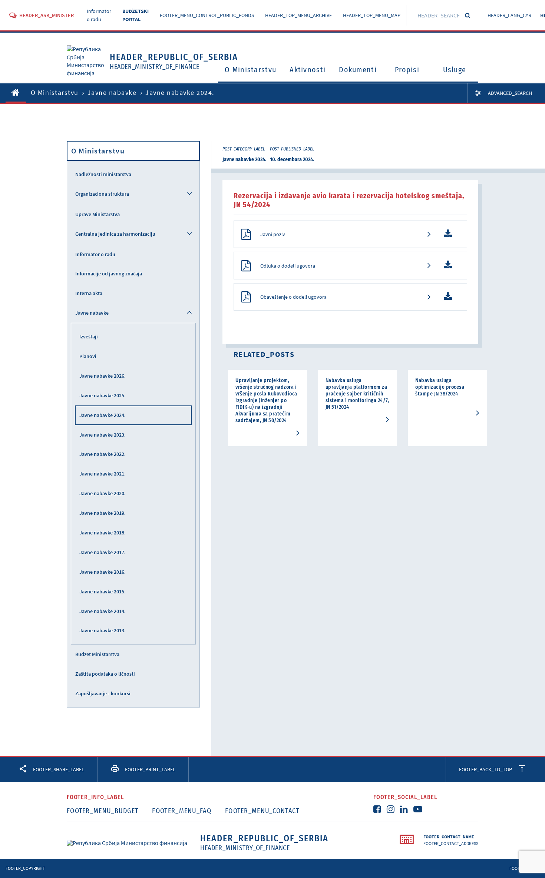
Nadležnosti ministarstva (103, 174)
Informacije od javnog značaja (108, 273)
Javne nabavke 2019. (102, 513)
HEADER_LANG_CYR (509, 15)
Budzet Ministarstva (97, 654)
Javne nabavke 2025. (102, 395)
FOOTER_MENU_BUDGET (102, 811)
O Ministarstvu (250, 69)
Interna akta (88, 293)
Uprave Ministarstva (97, 214)
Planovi (87, 356)
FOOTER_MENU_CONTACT (262, 811)
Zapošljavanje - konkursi (103, 693)
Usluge (454, 69)
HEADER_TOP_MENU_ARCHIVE (298, 15)
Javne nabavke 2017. (102, 552)
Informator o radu (95, 254)
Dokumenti (358, 69)
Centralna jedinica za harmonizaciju (115, 234)
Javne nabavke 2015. (102, 591)
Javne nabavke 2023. (102, 434)
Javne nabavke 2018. (102, 532)
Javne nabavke (112, 92)
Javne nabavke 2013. (102, 630)
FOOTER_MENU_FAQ (181, 811)
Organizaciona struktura (102, 193)
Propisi (407, 69)
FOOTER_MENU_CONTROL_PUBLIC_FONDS (207, 15)
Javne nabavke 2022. (102, 454)
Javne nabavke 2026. (102, 375)
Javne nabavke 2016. (102, 572)
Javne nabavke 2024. (102, 415)
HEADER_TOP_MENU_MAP (371, 15)
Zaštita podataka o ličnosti (105, 673)
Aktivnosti (308, 69)
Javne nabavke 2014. (102, 611)
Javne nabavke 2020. (102, 493)
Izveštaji (88, 336)
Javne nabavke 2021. (102, 473)
